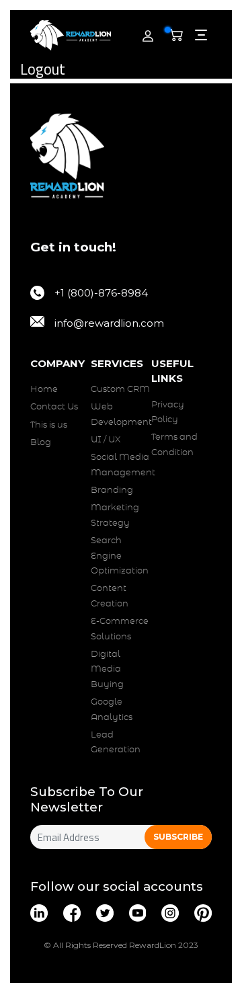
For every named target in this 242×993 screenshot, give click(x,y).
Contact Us (54, 407)
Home (44, 389)
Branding (112, 490)
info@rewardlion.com (109, 323)
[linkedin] (39, 913)
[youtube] (138, 913)
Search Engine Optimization (120, 556)
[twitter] (105, 913)
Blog (40, 442)
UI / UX (105, 440)
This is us (48, 425)
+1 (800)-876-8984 (101, 292)
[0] (178, 35)
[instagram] (170, 913)
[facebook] (72, 913)
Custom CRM (120, 389)
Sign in (117, 50)
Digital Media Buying (107, 669)
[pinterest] (203, 913)
